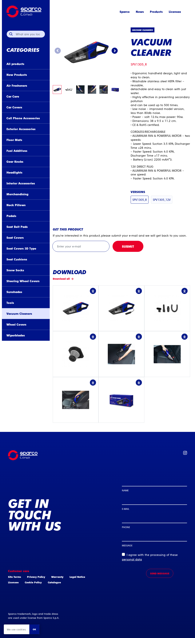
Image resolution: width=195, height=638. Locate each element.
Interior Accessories (20, 183)
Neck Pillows (16, 205)
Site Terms (14, 576)
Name (125, 490)
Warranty (57, 576)
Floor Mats (14, 140)
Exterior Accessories (20, 129)
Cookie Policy (33, 582)
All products (15, 64)
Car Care (12, 96)
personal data (132, 559)
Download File (75, 308)
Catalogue (54, 582)
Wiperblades (15, 335)
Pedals (11, 216)
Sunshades (14, 292)
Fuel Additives (16, 150)
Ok (34, 629)
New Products (16, 74)
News (140, 11)
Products (156, 11)
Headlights (14, 172)
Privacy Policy (36, 576)
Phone (126, 527)
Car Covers (14, 107)
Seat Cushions (16, 259)
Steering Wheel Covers (22, 281)
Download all (61, 278)
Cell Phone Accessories (23, 118)
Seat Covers (15, 237)
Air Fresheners (16, 85)
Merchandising (17, 194)
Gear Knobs (14, 161)
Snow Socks (15, 270)
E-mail (125, 508)
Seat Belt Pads (17, 226)
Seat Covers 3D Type (21, 248)
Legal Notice (77, 576)
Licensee (175, 11)
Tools (10, 302)
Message (127, 545)
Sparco (125, 11)
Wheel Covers (16, 324)
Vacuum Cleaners (19, 313)
